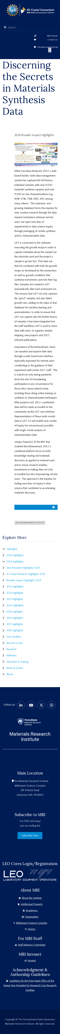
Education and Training (47, 47)
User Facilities (13, 636)
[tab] (36, 508)
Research (11, 649)
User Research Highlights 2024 (23, 567)
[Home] (29, 722)
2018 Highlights (14, 617)
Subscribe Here (30, 835)
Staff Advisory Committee (31, 944)
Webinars (11, 655)
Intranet (32, 960)
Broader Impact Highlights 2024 (23, 580)
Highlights (11, 549)
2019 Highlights (14, 611)
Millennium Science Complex (31, 923)
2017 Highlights (14, 624)
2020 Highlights (15, 605)
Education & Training (17, 661)
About (9, 674)
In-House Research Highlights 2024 (25, 574)
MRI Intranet (52, 36)
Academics (32, 910)
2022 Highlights (14, 592)
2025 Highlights (15, 555)
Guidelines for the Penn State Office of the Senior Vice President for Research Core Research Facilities (30, 985)
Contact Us (53, 40)
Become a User (14, 643)
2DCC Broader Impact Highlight (30, 523)
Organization (31, 916)
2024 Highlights (15, 561)
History (32, 929)
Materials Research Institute (30, 736)
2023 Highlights (15, 586)
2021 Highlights (14, 599)
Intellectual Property (32, 904)
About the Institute (32, 898)
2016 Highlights (14, 630)
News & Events (14, 668)
